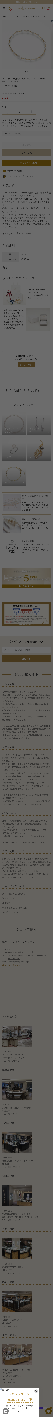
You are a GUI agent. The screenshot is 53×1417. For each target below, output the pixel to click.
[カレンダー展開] (6, 1411)
